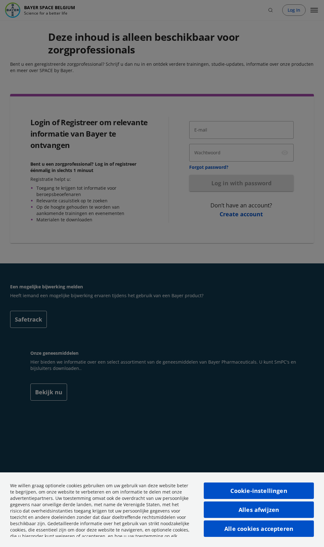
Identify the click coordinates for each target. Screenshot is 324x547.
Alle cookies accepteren (258, 528)
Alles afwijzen (259, 509)
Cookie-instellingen (258, 491)
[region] (162, 509)
